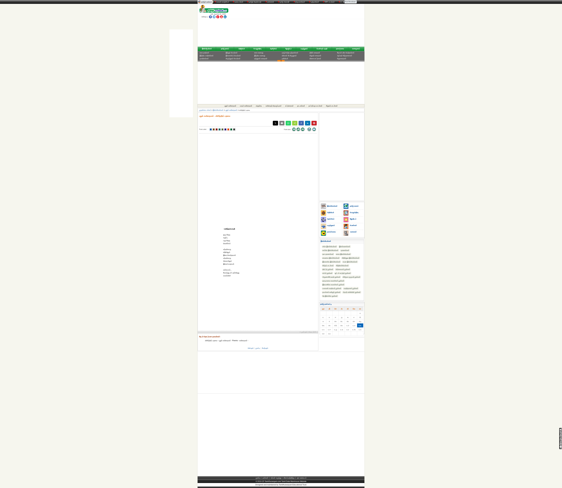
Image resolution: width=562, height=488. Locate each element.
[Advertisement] (309, 25)
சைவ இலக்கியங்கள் (343, 254)
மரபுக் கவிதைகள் (246, 106)
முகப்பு (257, 348)
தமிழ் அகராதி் (284, 2)
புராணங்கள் (345, 250)
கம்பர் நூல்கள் (327, 273)
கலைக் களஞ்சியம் (222, 2)
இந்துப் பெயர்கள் (232, 53)
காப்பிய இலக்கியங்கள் (330, 250)
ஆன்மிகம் (273, 48)
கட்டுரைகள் (289, 106)
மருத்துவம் (304, 48)
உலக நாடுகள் (204, 53)
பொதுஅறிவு (257, 48)
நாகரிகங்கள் (204, 59)
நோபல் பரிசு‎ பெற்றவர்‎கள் (345, 53)
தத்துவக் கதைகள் (260, 59)
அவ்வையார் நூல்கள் (343, 269)
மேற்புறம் (265, 348)
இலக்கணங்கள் (344, 247)
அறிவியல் (241, 48)
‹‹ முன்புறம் (303, 332)
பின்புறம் (251, 348)
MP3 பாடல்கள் (329, 2)
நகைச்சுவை (340, 48)
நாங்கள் (265, 478)
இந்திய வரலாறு (259, 56)
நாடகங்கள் (301, 106)
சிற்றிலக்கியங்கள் (342, 266)
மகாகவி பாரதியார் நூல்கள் (331, 288)
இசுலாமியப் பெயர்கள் (233, 56)
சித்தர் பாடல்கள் (328, 266)
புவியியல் (285, 59)
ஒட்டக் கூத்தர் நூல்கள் (343, 273)
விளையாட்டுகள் (315, 59)
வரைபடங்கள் (238, 2)
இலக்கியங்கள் (207, 48)
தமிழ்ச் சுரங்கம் (206, 2)
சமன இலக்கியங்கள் (350, 262)
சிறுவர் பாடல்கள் (332, 106)
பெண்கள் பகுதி (322, 48)
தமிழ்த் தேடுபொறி (255, 2)
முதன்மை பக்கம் (205, 110)
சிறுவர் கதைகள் (315, 56)
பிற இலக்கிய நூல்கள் (330, 296)
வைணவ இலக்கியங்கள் (331, 258)
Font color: (203, 129)
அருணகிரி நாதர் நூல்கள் (331, 277)
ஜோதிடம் (288, 48)
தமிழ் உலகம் (225, 48)
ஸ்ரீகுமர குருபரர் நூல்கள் (351, 277)
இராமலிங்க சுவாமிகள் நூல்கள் (333, 285)
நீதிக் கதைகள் (315, 53)
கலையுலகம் (356, 48)
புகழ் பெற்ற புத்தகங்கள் (290, 53)
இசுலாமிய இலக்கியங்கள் (331, 262)
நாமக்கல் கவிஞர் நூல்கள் (331, 292)
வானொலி (270, 2)
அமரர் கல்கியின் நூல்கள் (352, 292)
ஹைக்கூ (259, 106)
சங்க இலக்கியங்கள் (329, 247)
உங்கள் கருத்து (276, 478)
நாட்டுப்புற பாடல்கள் (315, 106)
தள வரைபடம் (301, 478)
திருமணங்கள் (300, 2)
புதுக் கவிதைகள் (230, 106)
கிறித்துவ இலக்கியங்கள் (350, 258)
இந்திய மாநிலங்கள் (207, 56)
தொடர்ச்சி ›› (313, 332)
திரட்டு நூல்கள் (327, 269)
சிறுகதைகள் (341, 59)
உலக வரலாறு (258, 53)
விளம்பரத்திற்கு (288, 478)
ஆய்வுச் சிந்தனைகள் (344, 56)
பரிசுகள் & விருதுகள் (289, 56)
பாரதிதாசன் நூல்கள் (351, 288)
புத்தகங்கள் (314, 2)
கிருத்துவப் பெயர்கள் (233, 59)
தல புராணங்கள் (328, 254)
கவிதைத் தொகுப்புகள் (274, 106)
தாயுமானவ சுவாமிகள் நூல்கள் (333, 281)
